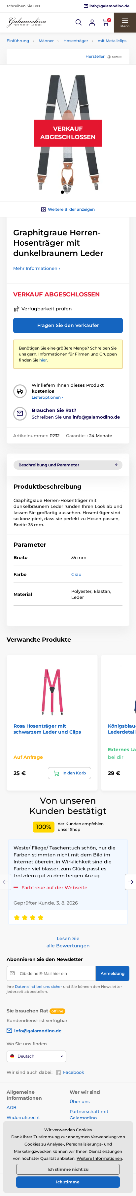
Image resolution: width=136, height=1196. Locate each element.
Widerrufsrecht (23, 1117)
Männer (46, 40)
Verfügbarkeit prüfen (46, 309)
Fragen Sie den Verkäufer (68, 325)
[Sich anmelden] (92, 23)
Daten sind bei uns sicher (38, 986)
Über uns (80, 1101)
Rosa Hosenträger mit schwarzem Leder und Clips (47, 729)
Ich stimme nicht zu (68, 1169)
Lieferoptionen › (47, 397)
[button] (78, 23)
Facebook (73, 1072)
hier (43, 360)
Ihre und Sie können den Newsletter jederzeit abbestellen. (64, 989)
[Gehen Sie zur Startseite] (26, 23)
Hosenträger (75, 40)
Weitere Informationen (99, 1158)
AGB (12, 1107)
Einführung (18, 40)
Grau (76, 574)
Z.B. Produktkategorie (46, 54)
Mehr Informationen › (36, 268)
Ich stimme (68, 1181)
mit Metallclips (112, 40)
